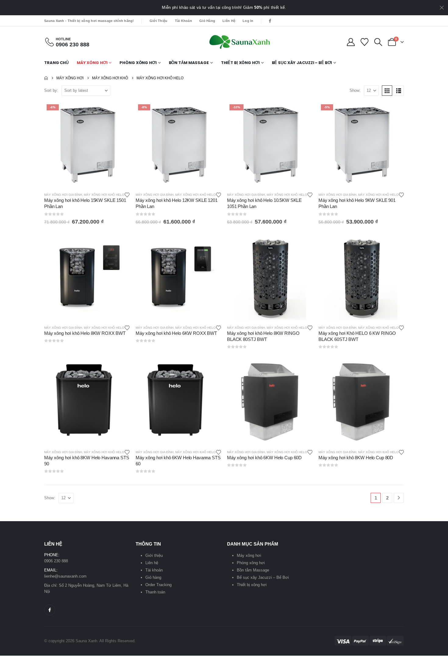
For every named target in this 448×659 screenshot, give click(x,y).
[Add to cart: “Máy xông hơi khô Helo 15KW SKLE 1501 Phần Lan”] (119, 111)
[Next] (399, 498)
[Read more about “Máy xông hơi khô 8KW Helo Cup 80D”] (393, 369)
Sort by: (51, 90)
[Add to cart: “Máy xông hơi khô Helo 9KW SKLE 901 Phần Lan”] (393, 111)
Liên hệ (228, 21)
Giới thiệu (159, 21)
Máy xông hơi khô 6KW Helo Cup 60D (264, 457)
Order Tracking (158, 584)
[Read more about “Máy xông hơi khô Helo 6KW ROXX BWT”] (210, 244)
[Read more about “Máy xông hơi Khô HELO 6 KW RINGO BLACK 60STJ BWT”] (393, 244)
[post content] (87, 144)
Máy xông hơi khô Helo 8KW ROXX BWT (85, 333)
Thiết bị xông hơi (240, 63)
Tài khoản (183, 21)
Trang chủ (56, 63)
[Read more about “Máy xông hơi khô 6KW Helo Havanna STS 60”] (210, 369)
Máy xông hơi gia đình (63, 194)
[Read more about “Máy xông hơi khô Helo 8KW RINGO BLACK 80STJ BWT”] (302, 244)
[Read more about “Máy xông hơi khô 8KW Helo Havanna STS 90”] (119, 369)
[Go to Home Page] (46, 78)
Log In (248, 21)
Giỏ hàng (207, 21)
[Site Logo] (239, 42)
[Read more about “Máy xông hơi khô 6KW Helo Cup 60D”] (302, 369)
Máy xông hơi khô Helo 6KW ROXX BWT (176, 333)
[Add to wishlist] (127, 194)
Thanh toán (155, 592)
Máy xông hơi (92, 63)
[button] (378, 42)
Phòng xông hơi (137, 63)
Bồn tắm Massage (189, 63)
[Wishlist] (364, 42)
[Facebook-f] (49, 609)
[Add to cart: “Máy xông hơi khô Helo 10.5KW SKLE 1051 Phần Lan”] (302, 111)
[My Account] (350, 42)
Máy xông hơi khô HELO (104, 194)
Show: (355, 90)
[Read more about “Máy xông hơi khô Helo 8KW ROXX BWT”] (119, 244)
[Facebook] (270, 20)
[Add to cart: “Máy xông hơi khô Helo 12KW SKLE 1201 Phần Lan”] (210, 111)
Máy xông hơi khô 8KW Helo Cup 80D (355, 457)
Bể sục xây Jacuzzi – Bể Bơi (302, 63)
